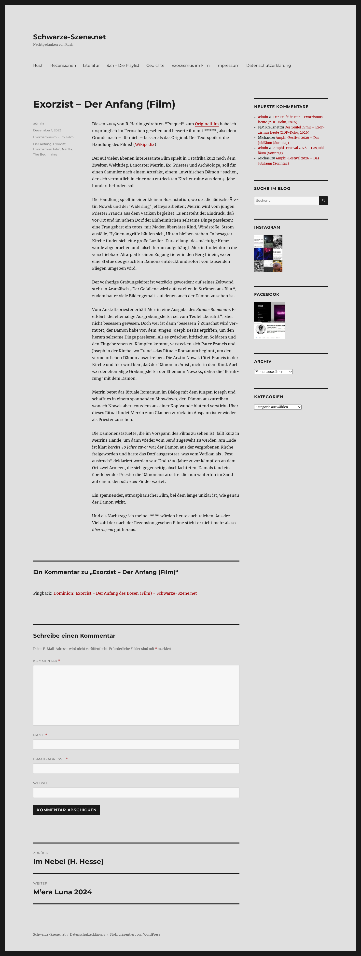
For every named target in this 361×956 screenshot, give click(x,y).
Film (70, 137)
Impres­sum (228, 65)
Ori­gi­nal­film (207, 123)
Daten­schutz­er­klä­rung (268, 65)
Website (41, 783)
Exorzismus (42, 149)
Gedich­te (155, 65)
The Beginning (45, 154)
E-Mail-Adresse (50, 759)
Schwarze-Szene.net (69, 37)
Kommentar (46, 661)
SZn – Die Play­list (123, 65)
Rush (38, 65)
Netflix (67, 149)
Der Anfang (42, 144)
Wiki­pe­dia (144, 144)
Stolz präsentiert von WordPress (135, 934)
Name (40, 735)
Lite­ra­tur (91, 65)
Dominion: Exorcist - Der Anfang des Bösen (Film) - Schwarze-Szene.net (125, 593)
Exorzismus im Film (49, 137)
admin (38, 123)
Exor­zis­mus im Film (190, 65)
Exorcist (59, 144)
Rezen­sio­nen (63, 65)
